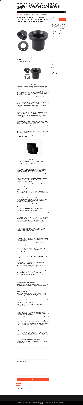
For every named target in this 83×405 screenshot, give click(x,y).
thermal (27, 385)
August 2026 (53, 38)
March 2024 (53, 66)
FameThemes (41, 403)
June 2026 (53, 39)
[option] (44, 14)
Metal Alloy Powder (20, 397)
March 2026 (53, 41)
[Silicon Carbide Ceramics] (33, 82)
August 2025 (53, 48)
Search (52, 17)
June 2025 (53, 50)
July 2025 (52, 49)
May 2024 (53, 64)
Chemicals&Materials (25, 383)
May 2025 (53, 51)
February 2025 (53, 54)
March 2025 (53, 53)
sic (21, 385)
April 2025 (53, 52)
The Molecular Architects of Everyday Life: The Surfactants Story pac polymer (35, 14)
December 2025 (53, 44)
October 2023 (53, 70)
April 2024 (53, 65)
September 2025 (54, 47)
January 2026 (53, 43)
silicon (24, 385)
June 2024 (53, 63)
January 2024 (53, 67)
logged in (22, 390)
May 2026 (53, 40)
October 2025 (53, 46)
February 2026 (53, 42)
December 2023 (53, 68)
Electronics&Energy (54, 76)
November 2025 (54, 45)
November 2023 (54, 69)
